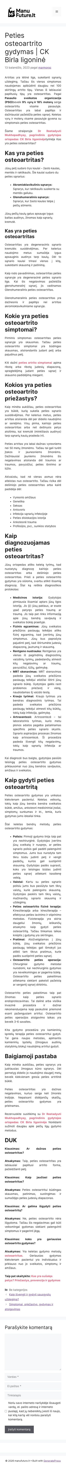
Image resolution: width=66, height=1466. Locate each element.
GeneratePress (52, 1460)
